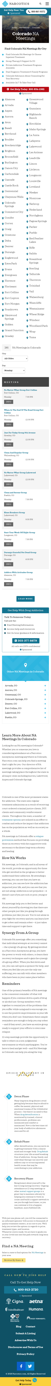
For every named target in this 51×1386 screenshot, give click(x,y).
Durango (10, 252)
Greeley (9, 336)
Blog (18, 1326)
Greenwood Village (36, 101)
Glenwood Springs (11, 317)
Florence (10, 280)
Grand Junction (14, 330)
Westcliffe (35, 302)
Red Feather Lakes (36, 240)
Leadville (34, 158)
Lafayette (34, 140)
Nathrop (34, 203)
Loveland (34, 186)
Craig (8, 229)
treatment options (11, 819)
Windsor (34, 320)
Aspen (8, 110)
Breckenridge (13, 145)
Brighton (10, 150)
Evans (8, 269)
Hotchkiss (35, 123)
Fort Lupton (12, 298)
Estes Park (11, 263)
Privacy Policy (25, 1354)
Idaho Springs (37, 129)
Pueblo (33, 232)
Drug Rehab (42, 1151)
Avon (8, 122)
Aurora (9, 116)
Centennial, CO (13, 694)
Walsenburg (36, 297)
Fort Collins (12, 292)
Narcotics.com (19, 1374)
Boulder (9, 139)
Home (14, 28)
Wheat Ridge (36, 314)
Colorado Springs (10, 204)
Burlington (11, 162)
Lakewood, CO (12, 713)
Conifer (9, 217)
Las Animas (36, 152)
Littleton (34, 169)
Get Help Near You (14, 10)
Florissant (11, 286)
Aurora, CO (11, 690)
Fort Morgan (12, 303)
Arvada (9, 105)
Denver (9, 246)
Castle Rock (11, 185)
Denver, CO (11, 703)
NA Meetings (24, 28)
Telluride (34, 274)
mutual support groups (30, 1191)
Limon (33, 163)
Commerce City (14, 211)
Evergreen (11, 275)
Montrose (35, 198)
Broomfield (11, 156)
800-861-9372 (38, 11)
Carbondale (12, 173)
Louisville (35, 181)
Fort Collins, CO (13, 708)
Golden (9, 324)
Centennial (11, 191)
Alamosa (10, 99)
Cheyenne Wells (14, 196)
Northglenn (36, 215)
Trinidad (34, 285)
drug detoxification (29, 1114)
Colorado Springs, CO (16, 699)
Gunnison (35, 108)
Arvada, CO (11, 685)
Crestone (10, 234)
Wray (32, 331)
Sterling (34, 268)
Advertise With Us (25, 1340)
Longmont (35, 175)
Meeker (33, 192)
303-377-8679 (27, 640)
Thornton (35, 279)
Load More (25, 599)
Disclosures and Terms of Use (25, 1347)
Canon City (11, 168)
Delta (8, 240)
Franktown (11, 309)
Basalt (8, 128)
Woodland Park (38, 325)
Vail (31, 291)
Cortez (9, 223)
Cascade (10, 179)
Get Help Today (27, 89)
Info (8, 402)
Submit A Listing (25, 1333)
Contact (30, 1326)
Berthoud (10, 133)
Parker (33, 226)
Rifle (32, 247)
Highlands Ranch (35, 116)
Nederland (35, 209)
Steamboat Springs (35, 261)
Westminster (36, 308)
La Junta (34, 135)
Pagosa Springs (38, 221)
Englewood (11, 257)
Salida (33, 253)
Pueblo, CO (10, 717)
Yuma (32, 337)
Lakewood (35, 146)
